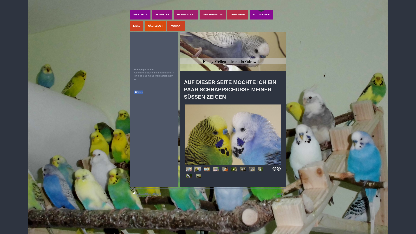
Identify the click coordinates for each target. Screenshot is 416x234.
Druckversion (143, 193)
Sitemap (156, 193)
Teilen (140, 92)
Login (280, 193)
